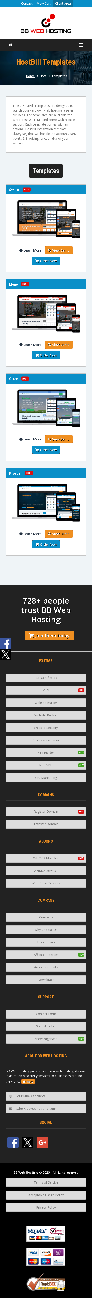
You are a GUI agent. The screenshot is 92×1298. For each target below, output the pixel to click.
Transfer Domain (45, 824)
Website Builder (46, 703)
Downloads (46, 980)
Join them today (52, 635)
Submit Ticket (46, 1026)
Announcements (46, 967)
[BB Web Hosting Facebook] (13, 1142)
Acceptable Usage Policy (46, 1195)
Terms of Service (46, 1182)
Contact (27, 3)
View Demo (60, 250)
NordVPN (46, 765)
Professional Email (46, 740)
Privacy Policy (46, 1207)
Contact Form (46, 1014)
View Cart (44, 3)
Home (30, 76)
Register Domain (46, 811)
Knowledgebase (45, 1039)
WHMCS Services (46, 870)
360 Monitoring (46, 777)
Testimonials (46, 942)
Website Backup (46, 715)
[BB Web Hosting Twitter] (27, 1142)
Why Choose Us (45, 930)
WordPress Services (46, 883)
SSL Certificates (46, 678)
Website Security (46, 727)
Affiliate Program (46, 955)
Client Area (63, 3)
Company (46, 917)
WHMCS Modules (46, 858)
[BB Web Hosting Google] (42, 1142)
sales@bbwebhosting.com (36, 1108)
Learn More (32, 250)
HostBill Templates (36, 105)
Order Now (48, 261)
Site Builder (46, 752)
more (30, 1081)
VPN (46, 690)
